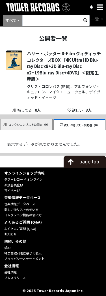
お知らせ (10, 234)
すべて (11, 20)
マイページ (12, 190)
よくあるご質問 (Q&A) (20, 228)
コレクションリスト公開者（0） (29, 124)
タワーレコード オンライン (23, 179)
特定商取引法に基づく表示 (23, 253)
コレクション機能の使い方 (23, 215)
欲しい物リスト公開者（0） (81, 125)
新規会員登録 (13, 185)
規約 (7, 247)
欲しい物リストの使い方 (21, 209)
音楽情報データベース (19, 204)
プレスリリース (15, 277)
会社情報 (10, 272)
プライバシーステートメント (24, 258)
